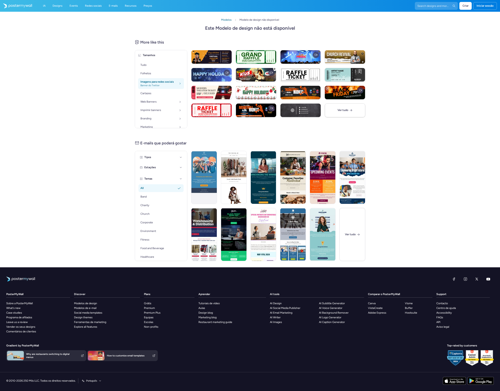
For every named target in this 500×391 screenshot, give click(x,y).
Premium (149, 308)
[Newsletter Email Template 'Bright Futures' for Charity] (352, 177)
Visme (409, 303)
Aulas (201, 308)
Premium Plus (152, 312)
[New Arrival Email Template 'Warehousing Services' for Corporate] (204, 234)
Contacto (442, 303)
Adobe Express (377, 312)
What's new (13, 308)
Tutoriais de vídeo (209, 303)
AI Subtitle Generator (332, 303)
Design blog (205, 312)
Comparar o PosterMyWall (384, 294)
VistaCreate (375, 308)
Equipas (149, 317)
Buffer (409, 308)
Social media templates (88, 312)
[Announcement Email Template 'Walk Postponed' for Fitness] (204, 177)
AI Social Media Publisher (285, 308)
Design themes (83, 317)
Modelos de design (85, 303)
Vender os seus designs (20, 326)
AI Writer (275, 317)
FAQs (439, 317)
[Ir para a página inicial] (16, 6)
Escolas (148, 322)
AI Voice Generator (330, 308)
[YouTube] (488, 279)
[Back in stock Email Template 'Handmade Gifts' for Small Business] (293, 177)
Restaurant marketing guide (215, 322)
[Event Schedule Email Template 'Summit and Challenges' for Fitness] (323, 177)
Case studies (14, 312)
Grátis (147, 303)
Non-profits (151, 326)
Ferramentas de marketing (90, 322)
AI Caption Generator (332, 322)
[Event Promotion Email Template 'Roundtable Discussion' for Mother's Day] (263, 234)
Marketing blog (207, 317)
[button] (180, 157)
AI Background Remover (334, 312)
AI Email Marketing (281, 312)
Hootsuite (411, 312)
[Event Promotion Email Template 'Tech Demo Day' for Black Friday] (234, 234)
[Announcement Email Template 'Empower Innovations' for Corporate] (323, 234)
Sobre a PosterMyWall (19, 303)
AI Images (276, 322)
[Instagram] (465, 279)
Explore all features (85, 326)
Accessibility (444, 312)
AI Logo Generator (330, 317)
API (438, 322)
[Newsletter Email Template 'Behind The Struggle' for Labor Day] (293, 234)
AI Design (276, 303)
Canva (372, 303)
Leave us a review (17, 322)
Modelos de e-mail (85, 308)
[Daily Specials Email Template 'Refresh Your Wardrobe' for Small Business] (234, 177)
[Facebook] (454, 279)
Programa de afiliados (19, 317)
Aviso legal (442, 326)
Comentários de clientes (21, 331)
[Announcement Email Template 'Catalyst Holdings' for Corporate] (263, 177)
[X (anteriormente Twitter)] (477, 279)
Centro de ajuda (446, 308)
